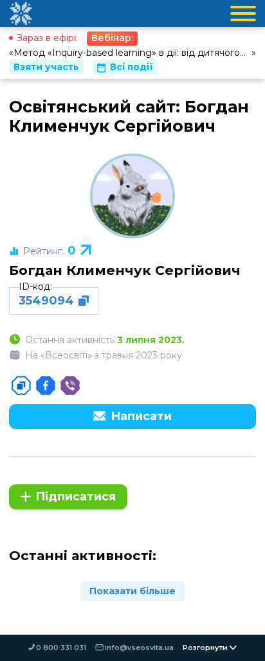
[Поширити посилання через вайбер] (70, 385)
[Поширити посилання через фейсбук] (45, 385)
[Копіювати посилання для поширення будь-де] (21, 385)
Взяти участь (46, 67)
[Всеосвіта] (20, 13)
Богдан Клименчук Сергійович (125, 270)
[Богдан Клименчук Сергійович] (132, 196)
